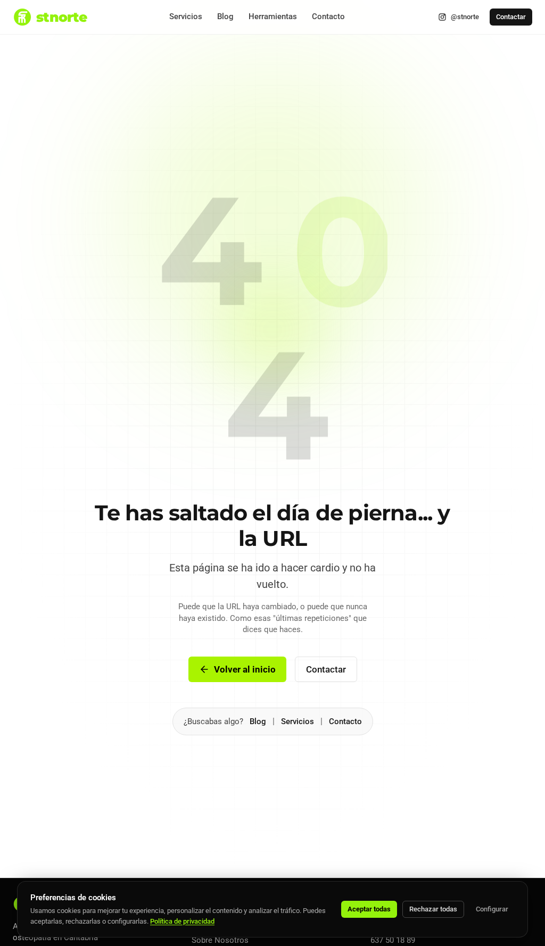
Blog (225, 16)
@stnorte (465, 17)
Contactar (511, 17)
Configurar (492, 909)
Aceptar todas (369, 909)
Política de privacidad (182, 921)
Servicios (185, 16)
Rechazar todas (433, 909)
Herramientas (273, 16)
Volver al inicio (245, 669)
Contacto (328, 16)
